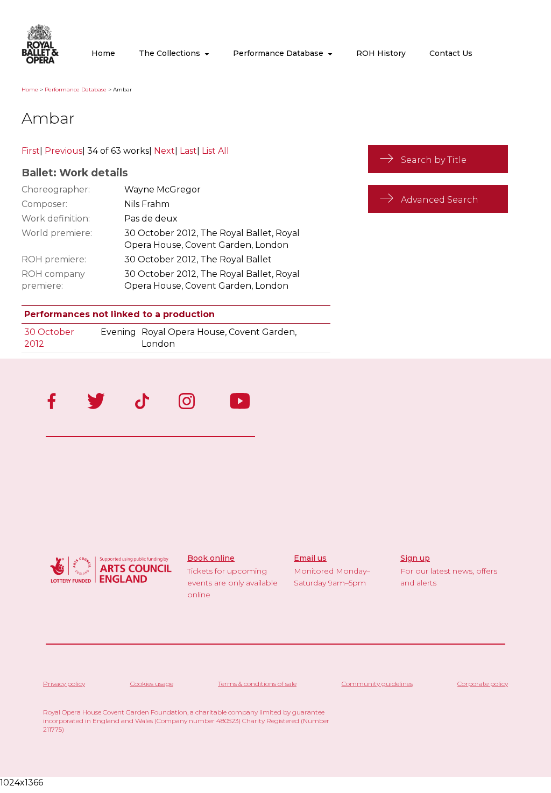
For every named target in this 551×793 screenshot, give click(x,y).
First (31, 151)
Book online (211, 558)
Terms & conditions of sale (257, 684)
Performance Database (280, 53)
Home (103, 53)
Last (188, 151)
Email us (310, 558)
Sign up (415, 558)
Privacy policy (64, 684)
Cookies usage (151, 684)
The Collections (171, 53)
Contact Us (450, 53)
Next (164, 151)
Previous (63, 151)
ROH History (381, 53)
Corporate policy (482, 684)
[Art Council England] (111, 584)
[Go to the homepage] (32, 61)
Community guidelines (377, 684)
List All (215, 151)
